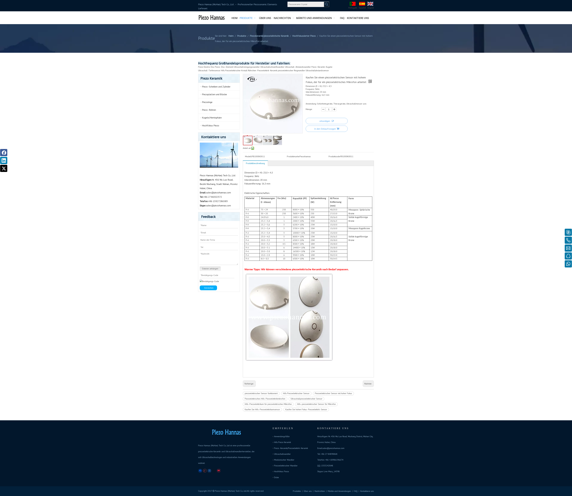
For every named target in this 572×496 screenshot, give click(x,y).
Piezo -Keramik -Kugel (321, 67)
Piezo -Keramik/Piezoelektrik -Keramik (291, 448)
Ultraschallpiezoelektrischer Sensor (306, 398)
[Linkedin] (3, 160)
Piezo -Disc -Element (224, 67)
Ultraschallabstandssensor (317, 70)
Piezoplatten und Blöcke (214, 94)
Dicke (276, 477)
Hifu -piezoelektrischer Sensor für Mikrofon (316, 404)
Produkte (297, 491)
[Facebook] (3, 152)
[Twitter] (3, 168)
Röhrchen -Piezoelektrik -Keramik (262, 70)
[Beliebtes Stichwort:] (326, 4)
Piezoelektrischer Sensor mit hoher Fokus (333, 393)
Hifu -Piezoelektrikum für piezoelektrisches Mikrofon (268, 404)
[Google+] (205, 471)
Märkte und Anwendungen (339, 491)
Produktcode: (334, 156)
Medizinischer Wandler (284, 459)
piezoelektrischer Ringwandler (291, 70)
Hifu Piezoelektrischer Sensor (296, 393)
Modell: (248, 156)
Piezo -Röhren (209, 109)
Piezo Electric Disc (206, 67)
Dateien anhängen (210, 268)
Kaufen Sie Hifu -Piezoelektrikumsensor (262, 409)
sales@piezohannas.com (218, 192)
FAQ (356, 491)
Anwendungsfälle (282, 436)
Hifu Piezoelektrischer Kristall (234, 70)
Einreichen (208, 288)
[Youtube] (218, 471)
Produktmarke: (293, 156)
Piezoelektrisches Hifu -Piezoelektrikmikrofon (265, 398)
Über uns (308, 491)
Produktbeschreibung (255, 163)
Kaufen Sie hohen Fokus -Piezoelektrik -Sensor (306, 409)
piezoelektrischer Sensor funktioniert (261, 393)
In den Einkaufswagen (325, 128)
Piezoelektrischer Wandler (286, 465)
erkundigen (325, 120)
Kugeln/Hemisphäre (212, 117)
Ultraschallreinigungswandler (247, 67)
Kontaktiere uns (367, 491)
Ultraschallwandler (282, 454)
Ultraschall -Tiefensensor (209, 70)
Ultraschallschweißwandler (272, 67)
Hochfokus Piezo (210, 125)
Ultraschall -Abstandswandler (298, 67)
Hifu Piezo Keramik (282, 442)
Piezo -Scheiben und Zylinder (216, 86)
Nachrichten (320, 491)
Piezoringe (207, 102)
